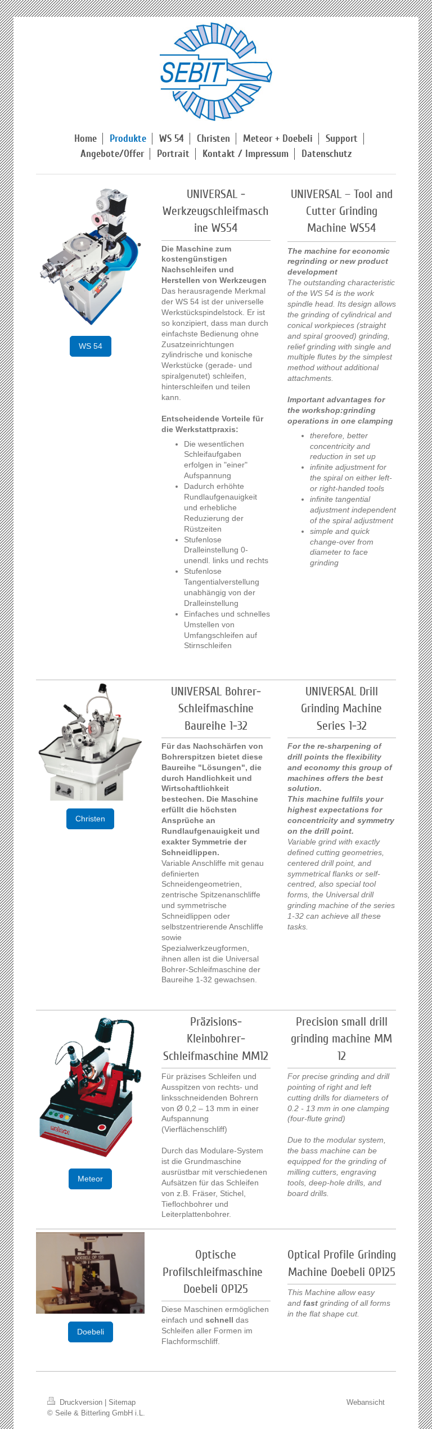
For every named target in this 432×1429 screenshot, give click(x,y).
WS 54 (90, 345)
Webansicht (365, 1401)
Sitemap (122, 1401)
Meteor (90, 1178)
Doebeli (90, 1331)
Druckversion (81, 1401)
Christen (90, 818)
